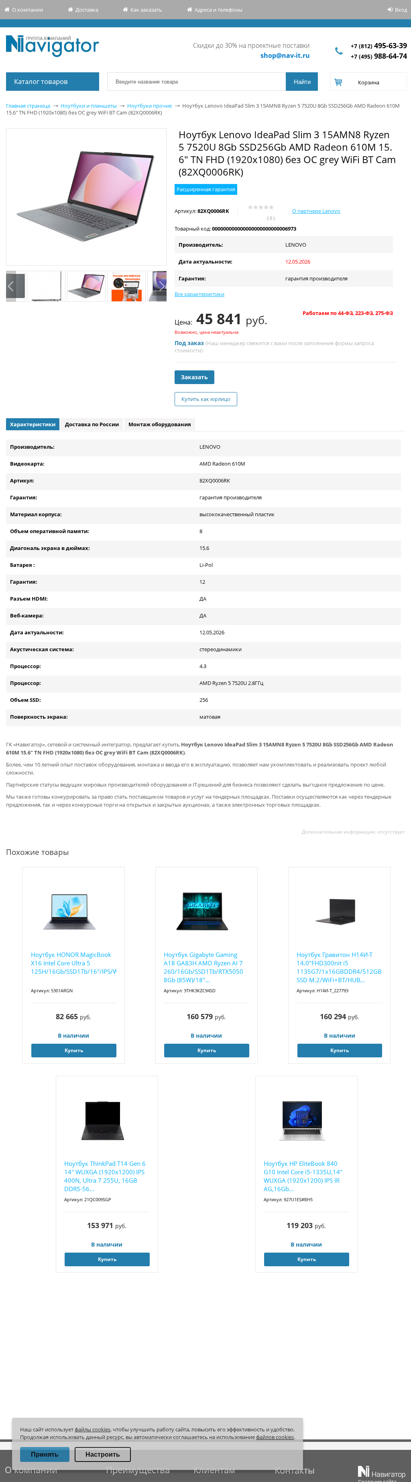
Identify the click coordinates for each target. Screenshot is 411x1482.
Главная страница (28, 105)
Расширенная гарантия (206, 189)
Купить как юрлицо (205, 399)
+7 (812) (379, 46)
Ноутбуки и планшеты (89, 105)
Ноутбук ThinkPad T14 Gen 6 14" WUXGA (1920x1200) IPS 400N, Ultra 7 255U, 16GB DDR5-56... (105, 1176)
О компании (27, 9)
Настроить (102, 1454)
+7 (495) (379, 56)
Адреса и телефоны (218, 9)
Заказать (194, 377)
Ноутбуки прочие (149, 105)
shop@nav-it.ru (285, 55)
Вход (401, 9)
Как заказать (146, 9)
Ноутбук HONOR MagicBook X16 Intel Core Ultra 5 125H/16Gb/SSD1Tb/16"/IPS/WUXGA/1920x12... (73, 963)
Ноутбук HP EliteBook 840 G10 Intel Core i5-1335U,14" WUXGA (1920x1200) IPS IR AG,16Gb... (303, 1176)
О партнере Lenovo (316, 211)
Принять (45, 1454)
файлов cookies (275, 1437)
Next (162, 286)
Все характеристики (199, 294)
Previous (11, 286)
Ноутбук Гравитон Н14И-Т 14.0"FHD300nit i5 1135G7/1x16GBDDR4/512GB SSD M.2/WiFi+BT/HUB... (339, 967)
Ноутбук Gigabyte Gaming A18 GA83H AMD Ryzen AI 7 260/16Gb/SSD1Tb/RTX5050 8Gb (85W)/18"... (203, 967)
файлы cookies (92, 1429)
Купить (74, 1050)
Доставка (86, 9)
